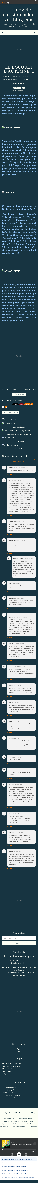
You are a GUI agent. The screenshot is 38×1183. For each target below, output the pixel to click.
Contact (31, 1121)
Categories (6, 79)
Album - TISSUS (8, 1069)
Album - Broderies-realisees (12, 1066)
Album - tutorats (8, 1071)
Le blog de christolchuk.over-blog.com (19, 14)
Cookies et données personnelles (17, 1126)
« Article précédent (9, 389)
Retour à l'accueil (19, 394)
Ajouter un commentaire (18, 461)
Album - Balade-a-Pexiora (11, 1064)
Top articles (24, 1121)
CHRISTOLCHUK (22, 973)
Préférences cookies (32, 1126)
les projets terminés (19, 84)
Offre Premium (4, 1126)
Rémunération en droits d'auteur (26, 1124)
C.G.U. (14, 1124)
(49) (11, 1087)
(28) (11, 1095)
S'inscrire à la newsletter (10, 412)
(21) (10, 1098)
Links (4, 1074)
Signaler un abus (6, 1124)
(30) (7, 1093)
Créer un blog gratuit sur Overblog (11, 1121)
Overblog (31, 1113)
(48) (9, 1090)
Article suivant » (30, 389)
